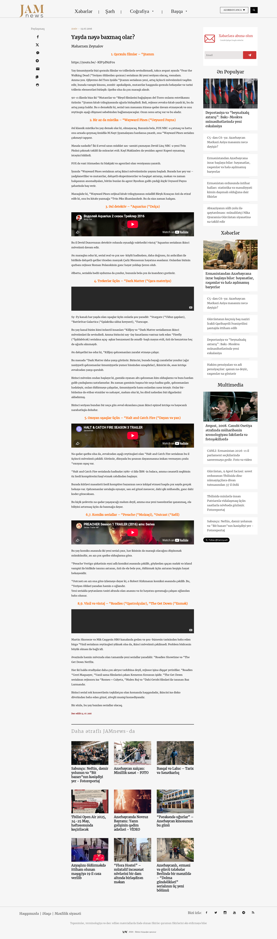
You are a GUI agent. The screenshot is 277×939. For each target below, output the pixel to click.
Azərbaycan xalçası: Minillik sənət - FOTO (131, 770)
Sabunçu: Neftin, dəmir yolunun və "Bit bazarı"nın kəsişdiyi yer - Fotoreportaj (89, 774)
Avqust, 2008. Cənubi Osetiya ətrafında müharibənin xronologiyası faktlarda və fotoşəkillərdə (229, 432)
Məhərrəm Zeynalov (87, 46)
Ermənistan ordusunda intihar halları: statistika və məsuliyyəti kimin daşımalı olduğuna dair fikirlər (229, 189)
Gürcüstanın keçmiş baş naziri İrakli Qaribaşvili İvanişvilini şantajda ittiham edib (228, 323)
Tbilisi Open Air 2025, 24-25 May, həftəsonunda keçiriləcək (88, 823)
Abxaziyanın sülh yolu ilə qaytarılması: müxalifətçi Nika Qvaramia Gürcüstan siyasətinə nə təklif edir (229, 214)
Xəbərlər (83, 11)
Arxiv (75, 28)
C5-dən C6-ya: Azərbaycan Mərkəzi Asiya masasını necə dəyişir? (227, 142)
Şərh (110, 11)
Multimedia (230, 385)
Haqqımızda (29, 913)
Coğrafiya (139, 11)
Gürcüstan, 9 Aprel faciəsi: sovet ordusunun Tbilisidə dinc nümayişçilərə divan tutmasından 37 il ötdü (229, 478)
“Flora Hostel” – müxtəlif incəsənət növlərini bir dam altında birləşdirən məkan (129, 873)
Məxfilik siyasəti (68, 913)
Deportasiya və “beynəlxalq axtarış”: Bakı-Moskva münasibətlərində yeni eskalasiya (227, 119)
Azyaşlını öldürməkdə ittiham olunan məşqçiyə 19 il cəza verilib (88, 871)
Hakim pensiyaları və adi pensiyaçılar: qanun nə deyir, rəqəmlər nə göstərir (227, 369)
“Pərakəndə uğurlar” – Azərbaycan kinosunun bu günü (175, 821)
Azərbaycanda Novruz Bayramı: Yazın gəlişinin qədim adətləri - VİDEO (131, 823)
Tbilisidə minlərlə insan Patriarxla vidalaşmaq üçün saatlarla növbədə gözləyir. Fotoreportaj (226, 503)
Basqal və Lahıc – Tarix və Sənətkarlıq (175, 770)
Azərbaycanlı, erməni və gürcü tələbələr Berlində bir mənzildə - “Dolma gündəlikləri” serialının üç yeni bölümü (174, 877)
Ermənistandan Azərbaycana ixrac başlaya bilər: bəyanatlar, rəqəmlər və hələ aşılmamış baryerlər (228, 164)
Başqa (177, 11)
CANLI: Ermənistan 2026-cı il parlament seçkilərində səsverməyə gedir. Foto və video (229, 455)
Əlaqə (46, 913)
